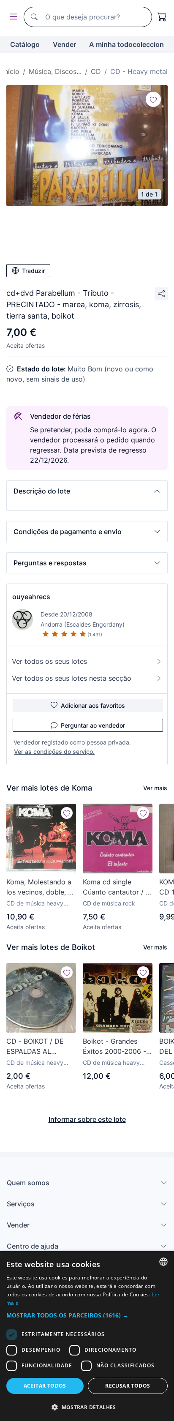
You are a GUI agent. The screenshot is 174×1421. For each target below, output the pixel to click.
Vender (64, 44)
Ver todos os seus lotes (49, 661)
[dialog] (87, 1336)
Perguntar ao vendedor (93, 725)
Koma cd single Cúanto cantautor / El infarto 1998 (117, 887)
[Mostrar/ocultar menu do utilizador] (12, 17)
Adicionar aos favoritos (93, 705)
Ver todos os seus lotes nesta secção (71, 678)
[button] (87, 491)
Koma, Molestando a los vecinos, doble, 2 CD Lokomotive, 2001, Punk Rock (39, 887)
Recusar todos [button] (127, 1385)
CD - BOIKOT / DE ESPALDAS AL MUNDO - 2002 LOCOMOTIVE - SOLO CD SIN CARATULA (35, 1046)
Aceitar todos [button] (45, 1385)
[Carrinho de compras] (162, 16)
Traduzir (33, 270)
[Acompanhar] (153, 99)
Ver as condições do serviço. (54, 751)
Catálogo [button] (25, 44)
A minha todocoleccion (126, 44)
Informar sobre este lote (87, 1119)
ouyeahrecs (31, 596)
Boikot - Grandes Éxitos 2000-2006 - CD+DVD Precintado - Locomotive (116, 1046)
